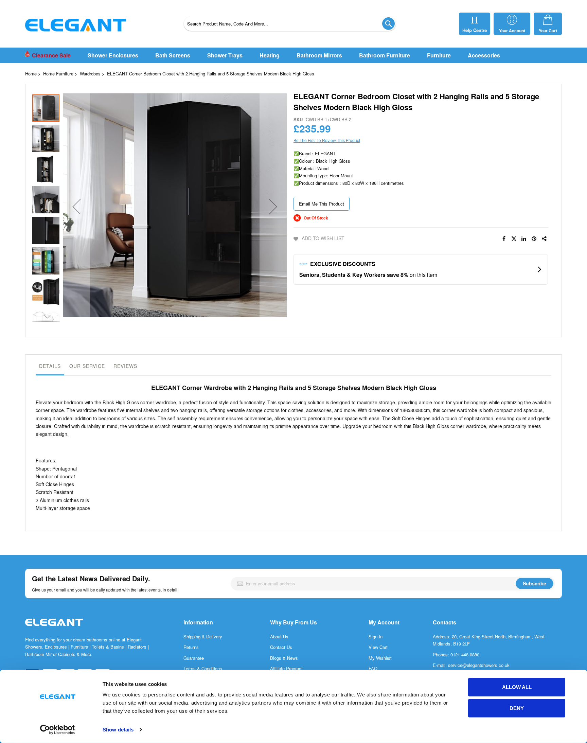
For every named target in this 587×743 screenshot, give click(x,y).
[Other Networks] (544, 238)
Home (31, 73)
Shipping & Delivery (202, 636)
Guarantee (193, 658)
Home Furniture (58, 73)
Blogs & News (284, 658)
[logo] (54, 629)
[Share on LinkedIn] (524, 238)
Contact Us (281, 647)
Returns (191, 647)
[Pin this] (534, 238)
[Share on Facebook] (503, 238)
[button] (76, 206)
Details (50, 365)
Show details (118, 729)
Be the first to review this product (327, 140)
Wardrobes (90, 73)
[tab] (50, 367)
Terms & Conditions (202, 668)
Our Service (87, 365)
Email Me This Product (321, 203)
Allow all (517, 687)
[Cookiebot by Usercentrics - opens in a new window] (57, 730)
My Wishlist (380, 658)
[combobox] (290, 23)
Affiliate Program (286, 668)
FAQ (373, 668)
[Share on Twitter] (514, 238)
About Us (279, 636)
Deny (517, 708)
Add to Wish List (323, 238)
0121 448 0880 (464, 654)
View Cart (378, 647)
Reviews (125, 365)
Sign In (376, 636)
